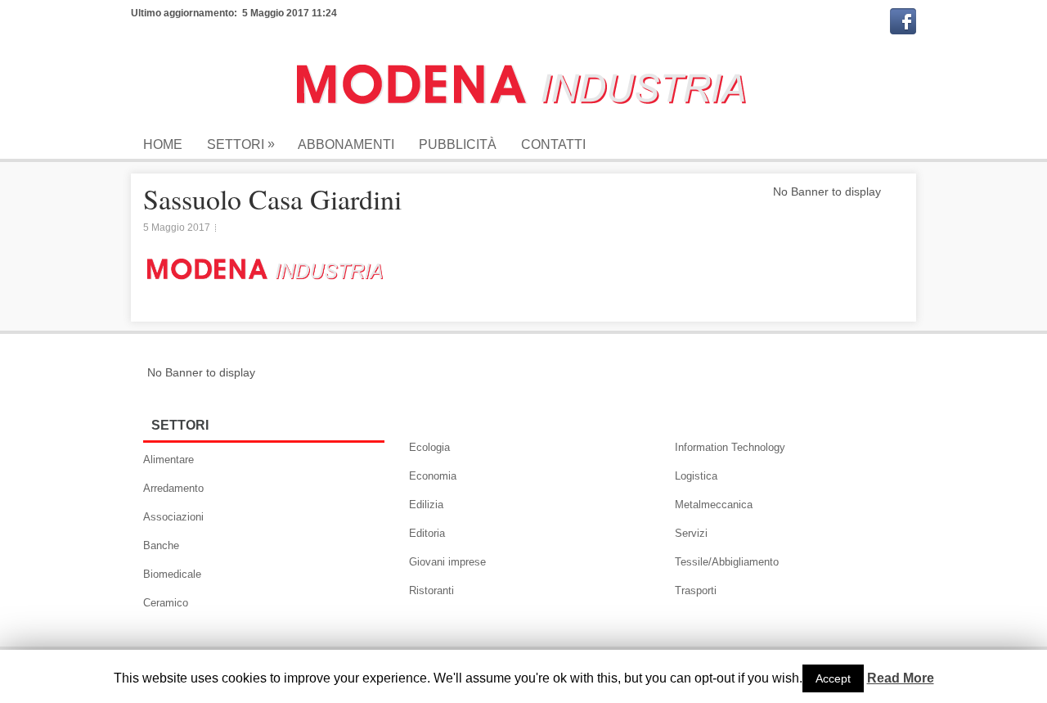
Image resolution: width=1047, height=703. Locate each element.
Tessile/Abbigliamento (727, 562)
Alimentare (168, 459)
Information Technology (730, 447)
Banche (161, 545)
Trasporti (696, 590)
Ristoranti (431, 590)
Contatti (553, 144)
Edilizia (426, 504)
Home (162, 144)
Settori (241, 144)
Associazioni (173, 517)
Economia (432, 476)
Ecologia (429, 447)
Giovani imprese (447, 562)
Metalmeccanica (714, 504)
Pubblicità (458, 144)
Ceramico (165, 603)
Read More (900, 678)
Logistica (696, 476)
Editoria (427, 533)
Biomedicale (172, 574)
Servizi (691, 533)
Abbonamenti (346, 144)
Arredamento (173, 488)
